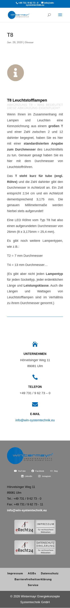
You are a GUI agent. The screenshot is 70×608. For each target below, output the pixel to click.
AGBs (32, 573)
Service (33, 585)
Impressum (15, 573)
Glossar (29, 42)
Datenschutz (50, 573)
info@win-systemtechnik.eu (35, 420)
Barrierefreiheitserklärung (33, 579)
